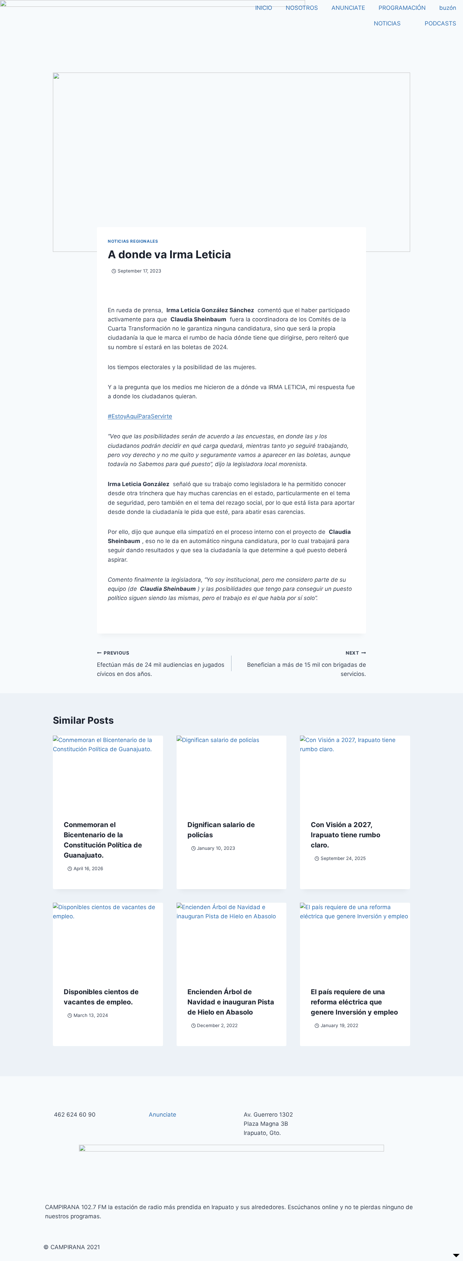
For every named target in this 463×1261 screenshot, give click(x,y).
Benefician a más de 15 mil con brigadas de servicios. (306, 663)
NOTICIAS (387, 23)
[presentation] (108, 772)
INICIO (263, 7)
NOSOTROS (302, 7)
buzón (447, 7)
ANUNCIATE (348, 7)
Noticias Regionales (133, 241)
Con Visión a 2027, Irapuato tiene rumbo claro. (345, 835)
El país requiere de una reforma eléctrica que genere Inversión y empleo (354, 1002)
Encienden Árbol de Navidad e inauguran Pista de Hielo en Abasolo (230, 1002)
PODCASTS (440, 23)
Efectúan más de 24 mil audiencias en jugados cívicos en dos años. (160, 663)
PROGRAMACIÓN (402, 7)
